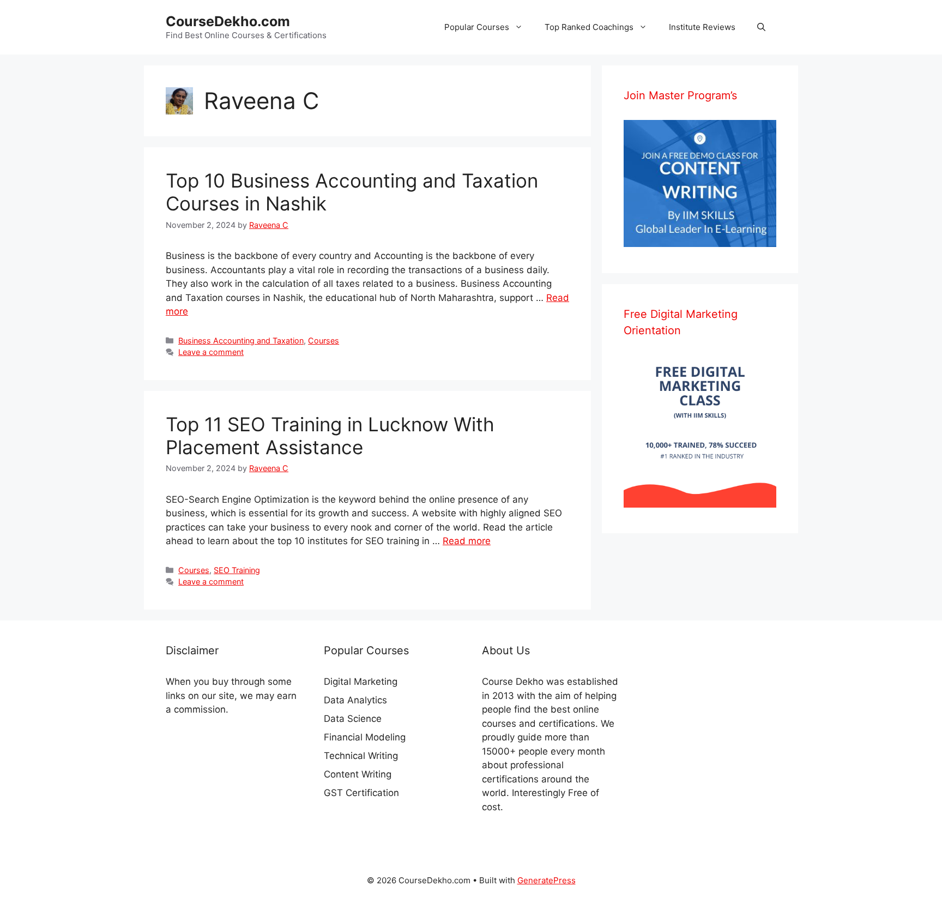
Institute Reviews (702, 27)
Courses (323, 340)
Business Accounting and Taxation (241, 340)
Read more (467, 540)
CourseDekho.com (228, 21)
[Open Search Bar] (761, 27)
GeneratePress (546, 880)
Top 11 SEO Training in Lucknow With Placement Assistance (330, 436)
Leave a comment (211, 352)
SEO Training (237, 570)
